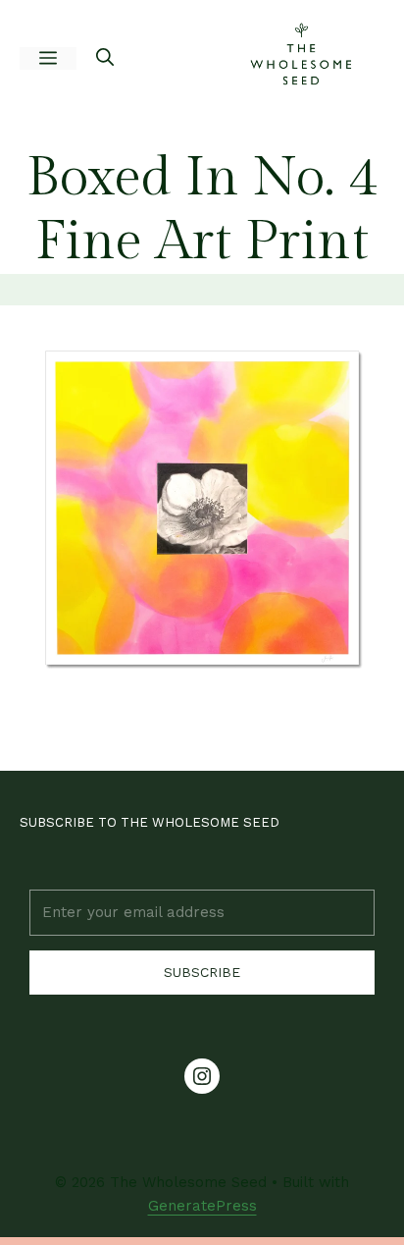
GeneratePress (202, 1206)
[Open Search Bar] (104, 58)
